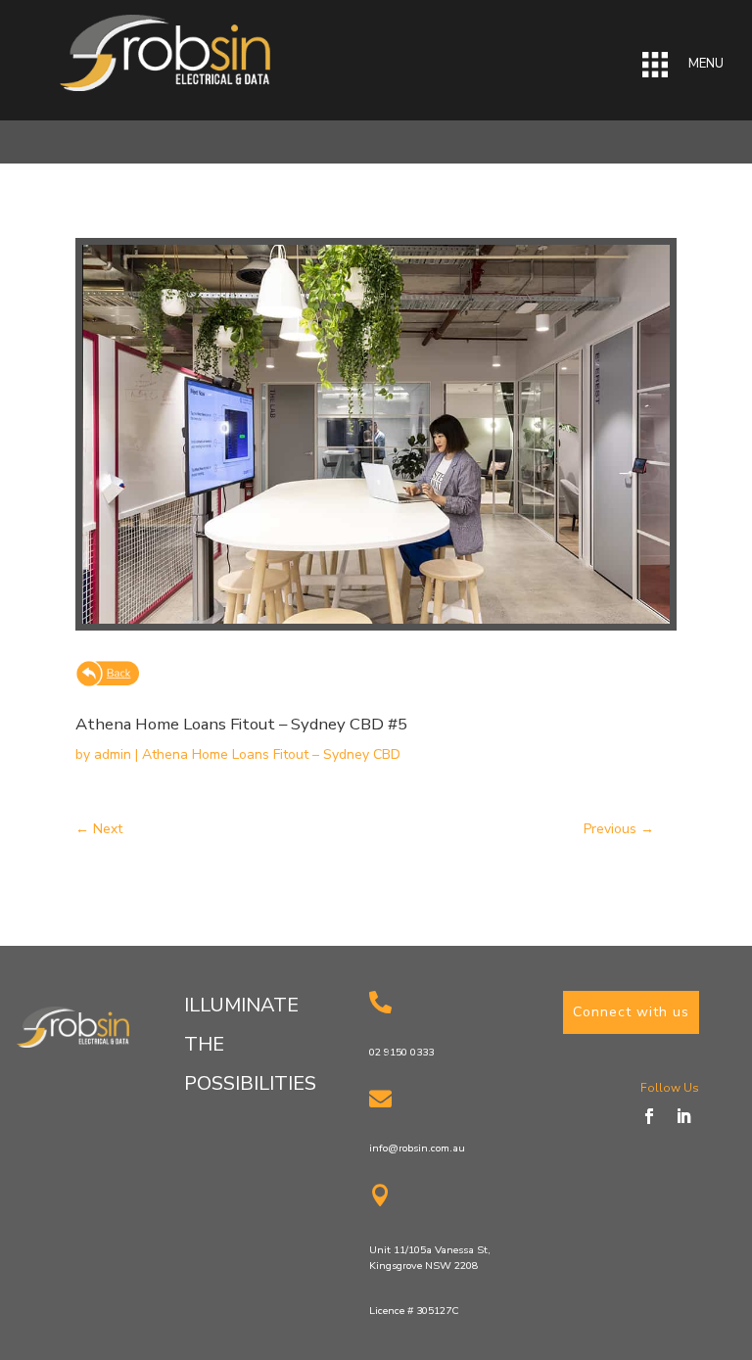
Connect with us (631, 1012)
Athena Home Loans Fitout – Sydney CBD (271, 754)
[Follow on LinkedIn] (683, 1116)
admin (112, 754)
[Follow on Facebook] (649, 1116)
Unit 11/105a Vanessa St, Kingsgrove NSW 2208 (430, 1258)
